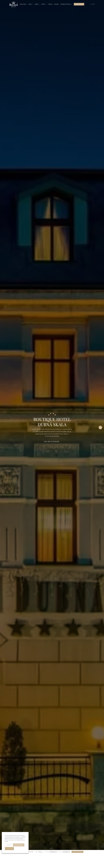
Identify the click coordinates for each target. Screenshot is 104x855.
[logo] (14, 4)
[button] (26, 4)
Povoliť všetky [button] (9, 848)
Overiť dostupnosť (77, 851)
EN (93, 4)
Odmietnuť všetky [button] (19, 844)
